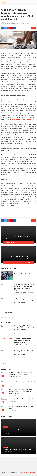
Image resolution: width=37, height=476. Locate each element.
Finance (3, 6)
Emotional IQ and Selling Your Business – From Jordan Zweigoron (18, 430)
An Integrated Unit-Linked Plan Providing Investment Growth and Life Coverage (24, 352)
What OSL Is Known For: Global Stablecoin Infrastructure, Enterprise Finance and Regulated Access (24, 287)
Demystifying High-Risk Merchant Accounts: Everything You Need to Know (24, 328)
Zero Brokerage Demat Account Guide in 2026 (21, 407)
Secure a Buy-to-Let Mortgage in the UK (21, 399)
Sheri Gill (18, 305)
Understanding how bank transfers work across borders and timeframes (24, 300)
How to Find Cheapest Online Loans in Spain (17, 449)
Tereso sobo (19, 332)
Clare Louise (11, 23)
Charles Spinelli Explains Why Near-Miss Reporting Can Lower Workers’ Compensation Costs (20, 374)
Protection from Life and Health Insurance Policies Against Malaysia (22, 340)
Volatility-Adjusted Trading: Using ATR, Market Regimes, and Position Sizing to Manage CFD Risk (20, 391)
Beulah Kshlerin (20, 292)
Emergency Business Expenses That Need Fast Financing (24, 273)
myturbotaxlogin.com (29, 472)
